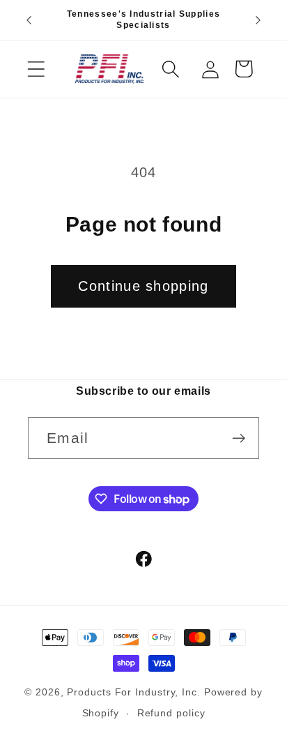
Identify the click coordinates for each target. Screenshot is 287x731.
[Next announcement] (258, 20)
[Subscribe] (238, 438)
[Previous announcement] (29, 20)
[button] (36, 69)
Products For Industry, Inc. (134, 692)
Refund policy (171, 712)
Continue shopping (143, 286)
